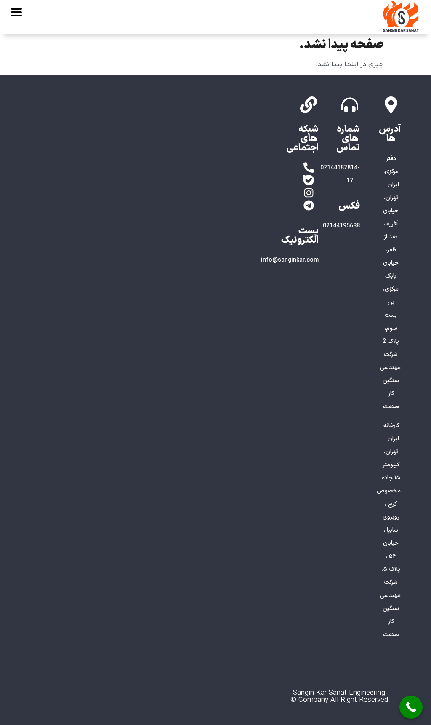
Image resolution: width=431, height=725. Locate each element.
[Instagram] (308, 193)
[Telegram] (308, 205)
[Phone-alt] (308, 167)
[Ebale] (308, 180)
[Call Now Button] (411, 707)
